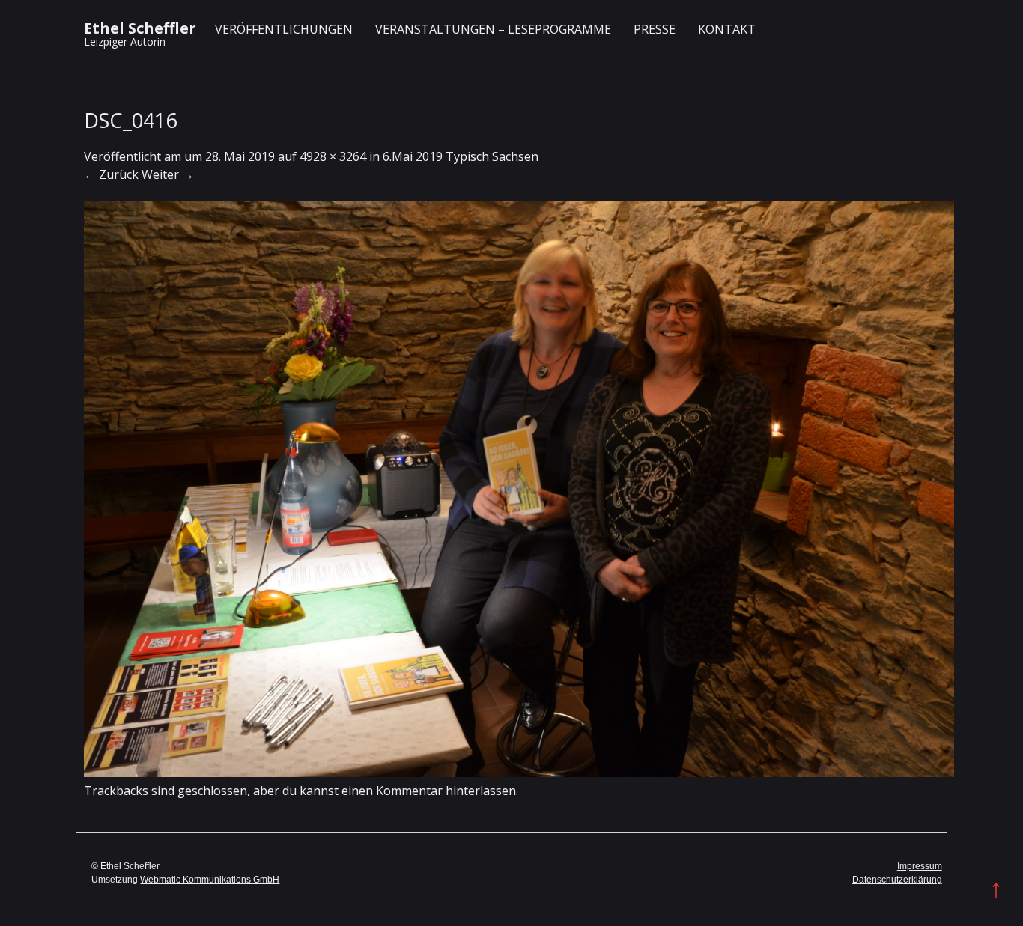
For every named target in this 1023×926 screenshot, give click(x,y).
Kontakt (727, 29)
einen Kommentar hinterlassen (428, 790)
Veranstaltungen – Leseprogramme (493, 29)
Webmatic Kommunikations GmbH (209, 879)
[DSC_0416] (518, 772)
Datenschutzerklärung (897, 879)
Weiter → (168, 174)
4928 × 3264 (333, 156)
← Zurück (111, 174)
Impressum (919, 866)
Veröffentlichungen (284, 29)
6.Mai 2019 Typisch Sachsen (460, 156)
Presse (655, 29)
